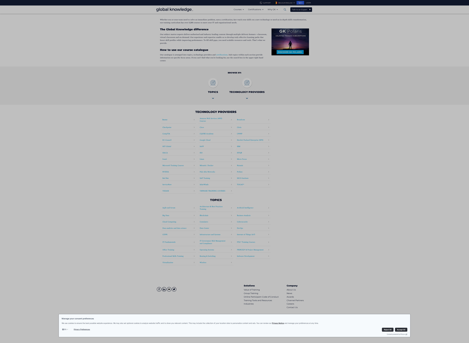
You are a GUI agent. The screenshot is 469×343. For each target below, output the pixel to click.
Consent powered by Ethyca (396, 334)
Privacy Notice (278, 323)
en (65, 329)
